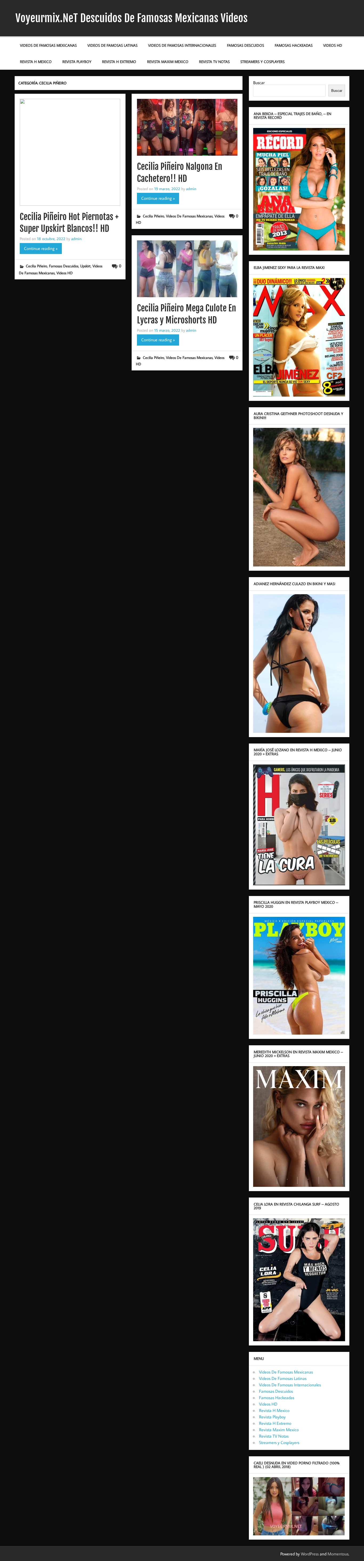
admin (76, 238)
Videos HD (332, 45)
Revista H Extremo (119, 61)
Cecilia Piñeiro (36, 265)
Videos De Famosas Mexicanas (48, 45)
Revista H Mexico (36, 61)
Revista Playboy (76, 61)
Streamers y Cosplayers (262, 61)
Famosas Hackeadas (294, 45)
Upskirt (85, 265)
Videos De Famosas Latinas (112, 45)
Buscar (259, 82)
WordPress (310, 1553)
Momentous (338, 1553)
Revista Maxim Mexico (167, 61)
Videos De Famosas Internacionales (182, 45)
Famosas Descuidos (245, 45)
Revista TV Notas (214, 61)
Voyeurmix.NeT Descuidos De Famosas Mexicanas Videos (131, 18)
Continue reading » (41, 248)
